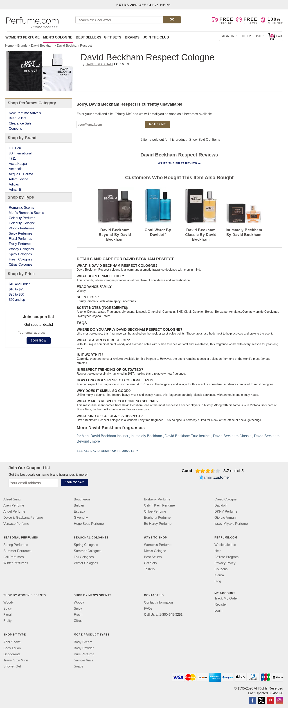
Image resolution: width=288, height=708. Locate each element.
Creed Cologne (225, 499)
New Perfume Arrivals (25, 113)
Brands (132, 37)
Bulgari (79, 505)
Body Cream (83, 642)
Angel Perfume (14, 511)
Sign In (228, 36)
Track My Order (226, 598)
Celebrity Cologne (22, 223)
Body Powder (84, 648)
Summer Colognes (87, 551)
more (96, 441)
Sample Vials (83, 660)
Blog (217, 581)
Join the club (156, 37)
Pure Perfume (84, 654)
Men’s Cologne (155, 551)
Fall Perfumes (13, 557)
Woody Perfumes (21, 228)
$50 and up (17, 299)
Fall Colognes (84, 557)
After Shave (12, 642)
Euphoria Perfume (157, 517)
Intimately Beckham (146, 436)
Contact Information (158, 602)
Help (246, 36)
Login (218, 610)
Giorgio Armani (225, 517)
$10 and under (19, 284)
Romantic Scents (21, 207)
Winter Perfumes (15, 563)
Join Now (38, 340)
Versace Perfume (16, 523)
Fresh (78, 614)
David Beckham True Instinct (187, 436)
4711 (12, 158)
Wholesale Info (225, 545)
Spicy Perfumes (20, 233)
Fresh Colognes (20, 259)
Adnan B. (15, 189)
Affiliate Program (226, 557)
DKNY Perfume (225, 511)
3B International (20, 153)
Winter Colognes (86, 563)
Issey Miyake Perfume (231, 523)
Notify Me (157, 124)
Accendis (15, 169)
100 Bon (15, 148)
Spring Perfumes (15, 545)
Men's (57, 37)
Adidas (14, 184)
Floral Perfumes (20, 238)
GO (172, 19)
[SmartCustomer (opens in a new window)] (214, 478)
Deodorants (11, 654)
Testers (149, 569)
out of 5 (233, 470)
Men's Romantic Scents (26, 213)
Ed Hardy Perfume (157, 523)
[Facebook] (252, 701)
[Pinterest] (270, 701)
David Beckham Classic (232, 436)
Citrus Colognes (20, 264)
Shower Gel (12, 666)
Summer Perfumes (17, 551)
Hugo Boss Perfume (89, 523)
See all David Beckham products (105, 450)
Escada (79, 511)
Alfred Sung (11, 499)
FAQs (148, 608)
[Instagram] (279, 701)
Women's (22, 37)
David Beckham (99, 64)
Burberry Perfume (157, 499)
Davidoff (220, 505)
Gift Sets (112, 37)
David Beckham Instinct (109, 436)
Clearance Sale (20, 123)
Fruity (7, 620)
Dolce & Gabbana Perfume (23, 517)
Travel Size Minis (16, 660)
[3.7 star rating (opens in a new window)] (208, 470)
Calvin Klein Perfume (159, 505)
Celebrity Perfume (22, 218)
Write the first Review (177, 163)
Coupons (15, 128)
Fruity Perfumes (20, 244)
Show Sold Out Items (204, 139)
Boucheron (82, 499)
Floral (7, 614)
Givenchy (81, 517)
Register (220, 604)
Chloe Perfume (155, 511)
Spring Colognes (86, 545)
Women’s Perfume (157, 545)
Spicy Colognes (20, 254)
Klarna (219, 575)
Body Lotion (12, 648)
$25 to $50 (16, 294)
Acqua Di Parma (21, 174)
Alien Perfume (13, 505)
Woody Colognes (21, 249)
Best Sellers (88, 37)
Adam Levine (18, 179)
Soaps (78, 666)
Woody (8, 602)
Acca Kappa (18, 163)
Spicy (7, 608)
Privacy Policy (225, 563)
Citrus (78, 620)
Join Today (74, 482)
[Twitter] (261, 701)
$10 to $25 (16, 289)
